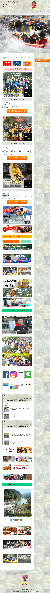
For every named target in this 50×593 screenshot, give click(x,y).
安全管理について (19, 14)
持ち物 (23, 241)
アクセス (35, 14)
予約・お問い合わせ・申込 (12, 14)
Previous (1, 34)
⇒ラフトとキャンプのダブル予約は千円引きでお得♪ (11, 251)
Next (49, 34)
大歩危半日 (6, 103)
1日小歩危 (5, 194)
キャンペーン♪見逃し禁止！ (15, 236)
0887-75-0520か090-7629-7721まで (40, 10)
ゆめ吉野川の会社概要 (43, 14)
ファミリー (6, 147)
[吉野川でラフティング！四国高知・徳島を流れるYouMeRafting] (18, 520)
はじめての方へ (7, 241)
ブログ (27, 14)
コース (4, 14)
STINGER (37, 591)
